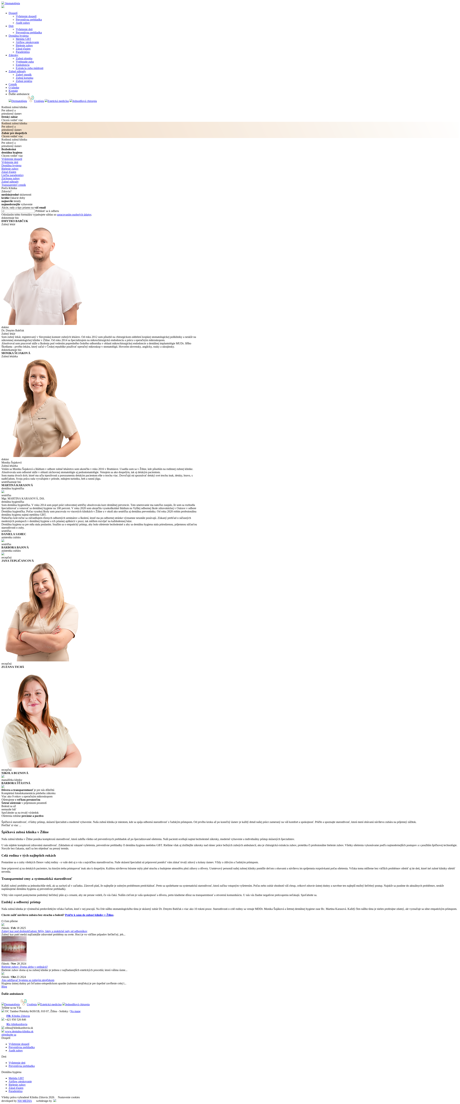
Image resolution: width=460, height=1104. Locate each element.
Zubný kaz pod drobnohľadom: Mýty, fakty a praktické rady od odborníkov (44, 931)
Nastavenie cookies (69, 1097)
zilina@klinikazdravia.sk (19, 1027)
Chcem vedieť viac (12, 120)
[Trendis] (54, 1100)
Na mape (75, 1011)
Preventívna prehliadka (22, 1047)
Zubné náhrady (17, 71)
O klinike (14, 87)
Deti (11, 26)
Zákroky (13, 55)
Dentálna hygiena (19, 35)
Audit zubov (16, 1050)
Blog (4, 986)
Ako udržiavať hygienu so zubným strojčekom (27, 980)
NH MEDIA (24, 1100)
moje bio (14, 217)
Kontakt (13, 90)
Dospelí (13, 13)
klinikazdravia (16, 1024)
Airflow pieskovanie (20, 1081)
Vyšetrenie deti (17, 1062)
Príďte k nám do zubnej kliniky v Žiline (89, 915)
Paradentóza (15, 1091)
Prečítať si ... (11, 825)
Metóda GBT (16, 1078)
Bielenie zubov (17, 1084)
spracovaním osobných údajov (74, 214)
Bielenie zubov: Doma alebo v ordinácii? (24, 966)
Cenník (13, 84)
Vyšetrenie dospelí (19, 1044)
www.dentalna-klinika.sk (19, 1031)
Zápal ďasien (16, 1087)
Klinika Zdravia (18, 1015)
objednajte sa (8, 1034)
